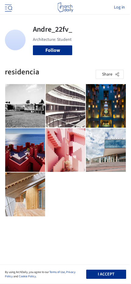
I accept (106, 274)
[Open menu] (8, 7)
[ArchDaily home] (65, 7)
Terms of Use (57, 272)
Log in (119, 7)
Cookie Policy (27, 276)
